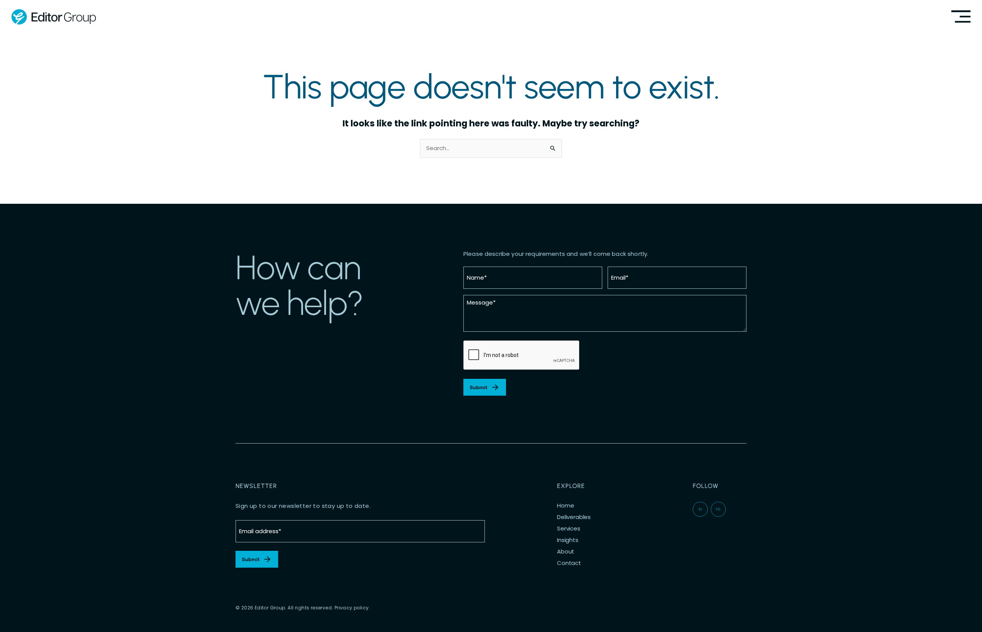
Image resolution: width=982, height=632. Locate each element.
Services (568, 528)
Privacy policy (351, 607)
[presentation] (521, 355)
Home (565, 505)
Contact (569, 563)
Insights (567, 540)
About (565, 551)
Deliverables (574, 517)
